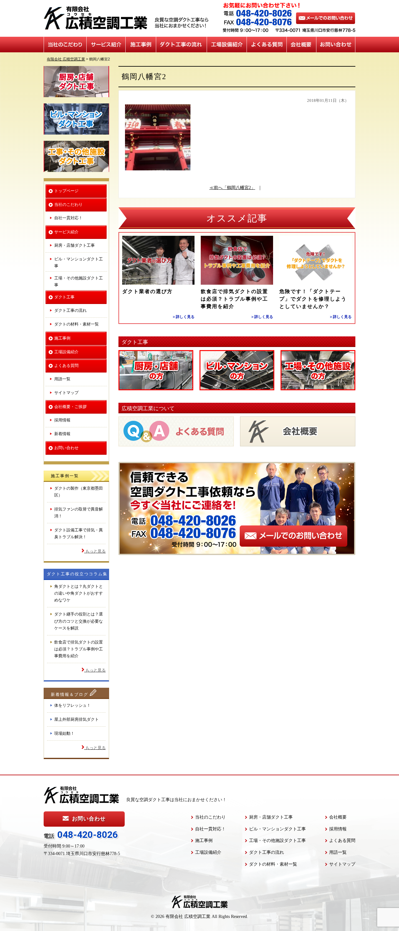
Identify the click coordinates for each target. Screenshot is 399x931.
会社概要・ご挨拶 (70, 406)
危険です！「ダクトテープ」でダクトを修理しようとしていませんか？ (313, 299)
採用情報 (62, 420)
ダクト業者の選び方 (147, 291)
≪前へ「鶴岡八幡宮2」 (232, 187)
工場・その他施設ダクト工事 (78, 281)
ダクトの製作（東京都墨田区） (78, 491)
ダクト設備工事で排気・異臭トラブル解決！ (78, 533)
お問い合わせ (335, 44)
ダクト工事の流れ (181, 44)
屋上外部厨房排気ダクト (76, 719)
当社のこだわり (65, 44)
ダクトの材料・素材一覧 (76, 324)
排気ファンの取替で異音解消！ (78, 512)
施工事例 (141, 44)
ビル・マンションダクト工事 (78, 262)
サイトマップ (66, 392)
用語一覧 (62, 379)
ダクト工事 (64, 297)
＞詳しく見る (183, 317)
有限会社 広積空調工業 (188, 916)
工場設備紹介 (227, 44)
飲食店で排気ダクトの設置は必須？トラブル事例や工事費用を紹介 (234, 299)
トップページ (66, 190)
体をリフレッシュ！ (72, 705)
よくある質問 (267, 44)
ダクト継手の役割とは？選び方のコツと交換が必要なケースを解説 (78, 621)
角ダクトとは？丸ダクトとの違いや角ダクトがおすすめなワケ (78, 593)
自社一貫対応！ (68, 218)
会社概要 (301, 44)
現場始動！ (64, 733)
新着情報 (62, 433)
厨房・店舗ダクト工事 (74, 245)
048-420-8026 (87, 834)
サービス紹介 (106, 44)
